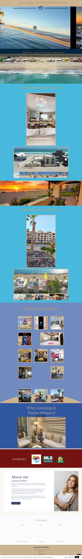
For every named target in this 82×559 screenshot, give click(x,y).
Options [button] (66, 557)
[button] (21, 3)
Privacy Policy (50, 557)
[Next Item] (79, 28)
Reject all (71, 557)
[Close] (80, 557)
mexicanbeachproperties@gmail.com (41, 549)
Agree (77, 557)
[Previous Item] (2, 28)
